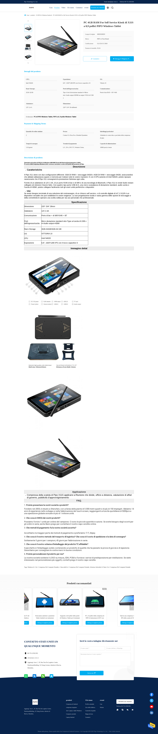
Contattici (96, 59)
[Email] (54, 677)
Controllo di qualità (90, 710)
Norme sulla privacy (43, 731)
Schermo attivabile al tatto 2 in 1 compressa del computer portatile (110, 567)
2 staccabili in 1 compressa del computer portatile (74, 567)
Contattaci (79, 7)
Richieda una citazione (97, 7)
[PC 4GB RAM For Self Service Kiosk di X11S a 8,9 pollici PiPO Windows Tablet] (57, 42)
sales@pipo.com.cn (33, 658)
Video (63, 7)
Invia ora (91, 673)
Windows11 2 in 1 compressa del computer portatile (43, 567)
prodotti (33, 15)
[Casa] (31, 7)
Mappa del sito (89, 714)
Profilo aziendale (89, 704)
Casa (50, 7)
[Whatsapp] (28, 677)
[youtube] (151, 707)
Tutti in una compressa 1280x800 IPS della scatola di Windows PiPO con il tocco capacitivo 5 (41, 618)
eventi (86, 7)
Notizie (102, 707)
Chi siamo (70, 7)
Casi (101, 704)
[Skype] (37, 677)
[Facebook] (151, 695)
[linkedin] (151, 713)
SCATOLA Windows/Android (44, 15)
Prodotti (57, 7)
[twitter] (151, 701)
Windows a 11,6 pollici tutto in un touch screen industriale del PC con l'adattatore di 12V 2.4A (116, 618)
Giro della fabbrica (90, 707)
